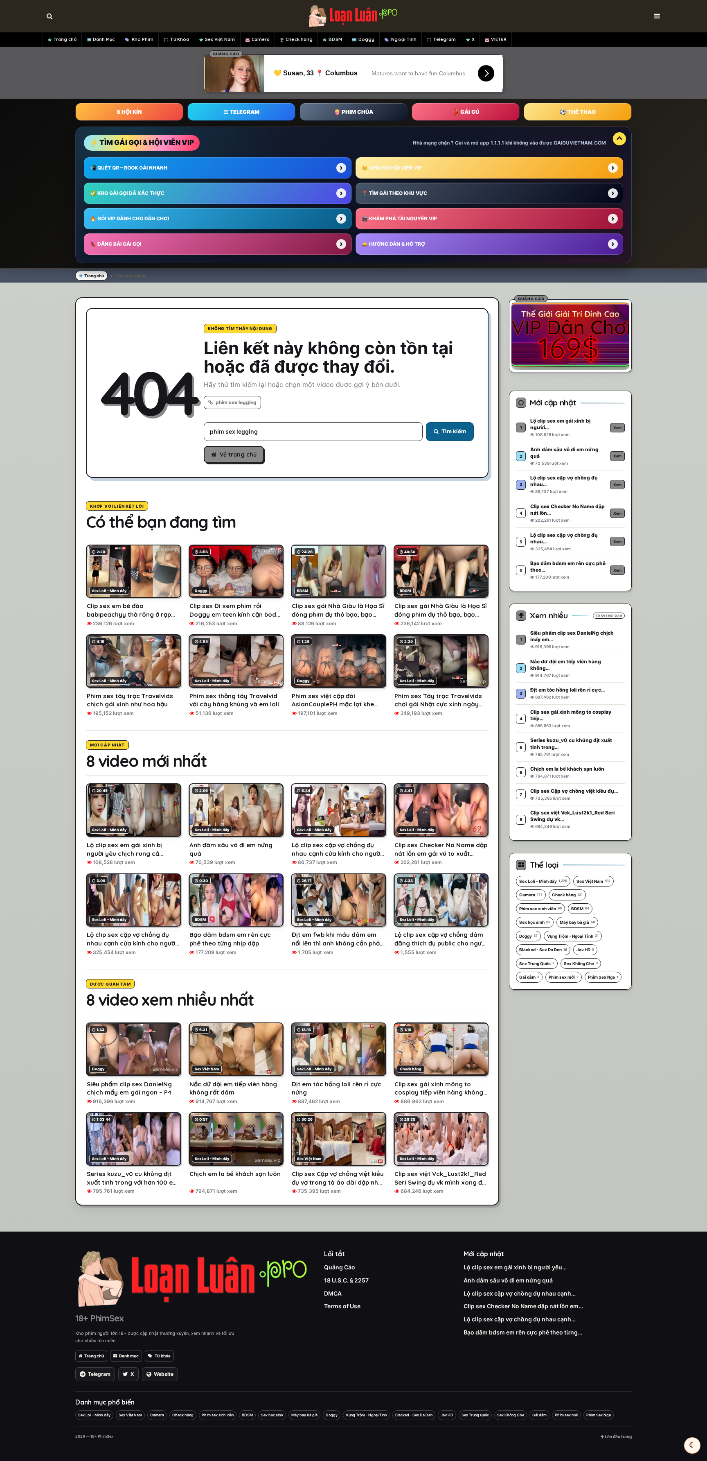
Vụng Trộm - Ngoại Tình (573, 936)
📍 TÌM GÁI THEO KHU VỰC (394, 193)
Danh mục (129, 1355)
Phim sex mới (564, 977)
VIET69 (499, 39)
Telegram (444, 39)
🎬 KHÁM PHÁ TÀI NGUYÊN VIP (399, 218)
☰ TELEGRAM (241, 112)
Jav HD (585, 949)
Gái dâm (529, 977)
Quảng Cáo (339, 1267)
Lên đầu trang (618, 1436)
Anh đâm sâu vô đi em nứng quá (508, 1280)
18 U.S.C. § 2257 (346, 1280)
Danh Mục (104, 39)
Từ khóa (163, 1355)
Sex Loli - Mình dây (543, 881)
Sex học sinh (534, 922)
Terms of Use (342, 1306)
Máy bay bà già (577, 922)
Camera (261, 39)
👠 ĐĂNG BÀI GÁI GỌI (115, 244)
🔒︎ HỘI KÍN (129, 112)
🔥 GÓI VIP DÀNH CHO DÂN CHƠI (129, 218)
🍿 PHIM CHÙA (353, 112)
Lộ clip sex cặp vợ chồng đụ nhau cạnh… (520, 1293)
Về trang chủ (238, 454)
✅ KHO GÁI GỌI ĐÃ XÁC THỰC (127, 193)
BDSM (335, 39)
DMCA (333, 1293)
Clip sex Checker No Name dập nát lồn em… (523, 1306)
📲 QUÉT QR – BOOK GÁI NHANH (128, 168)
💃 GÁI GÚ (466, 112)
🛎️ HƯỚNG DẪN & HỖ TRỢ (393, 244)
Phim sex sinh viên (540, 908)
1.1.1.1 (497, 143)
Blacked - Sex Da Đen (543, 949)
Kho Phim (143, 39)
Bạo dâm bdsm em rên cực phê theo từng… (523, 1332)
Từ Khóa (179, 39)
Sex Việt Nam (220, 39)
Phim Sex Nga (603, 977)
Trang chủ (65, 39)
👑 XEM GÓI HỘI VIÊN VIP (392, 168)
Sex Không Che (581, 963)
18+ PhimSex (99, 1318)
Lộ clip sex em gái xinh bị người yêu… (515, 1267)
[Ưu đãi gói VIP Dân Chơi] (570, 334)
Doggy (366, 39)
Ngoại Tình (404, 39)
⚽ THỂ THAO (578, 112)
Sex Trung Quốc (536, 963)
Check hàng (299, 39)
